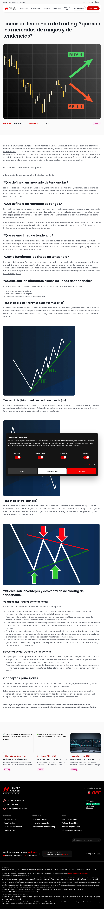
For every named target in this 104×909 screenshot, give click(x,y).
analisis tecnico (43, 691)
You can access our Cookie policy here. (78, 873)
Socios (22, 2)
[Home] (10, 8)
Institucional (13, 2)
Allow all (82, 471)
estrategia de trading (72, 160)
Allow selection (52, 471)
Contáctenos (88, 2)
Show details (87, 465)
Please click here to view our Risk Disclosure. (34, 871)
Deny (22, 471)
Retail (5, 2)
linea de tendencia (15, 241)
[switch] (40, 457)
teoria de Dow (9, 151)
